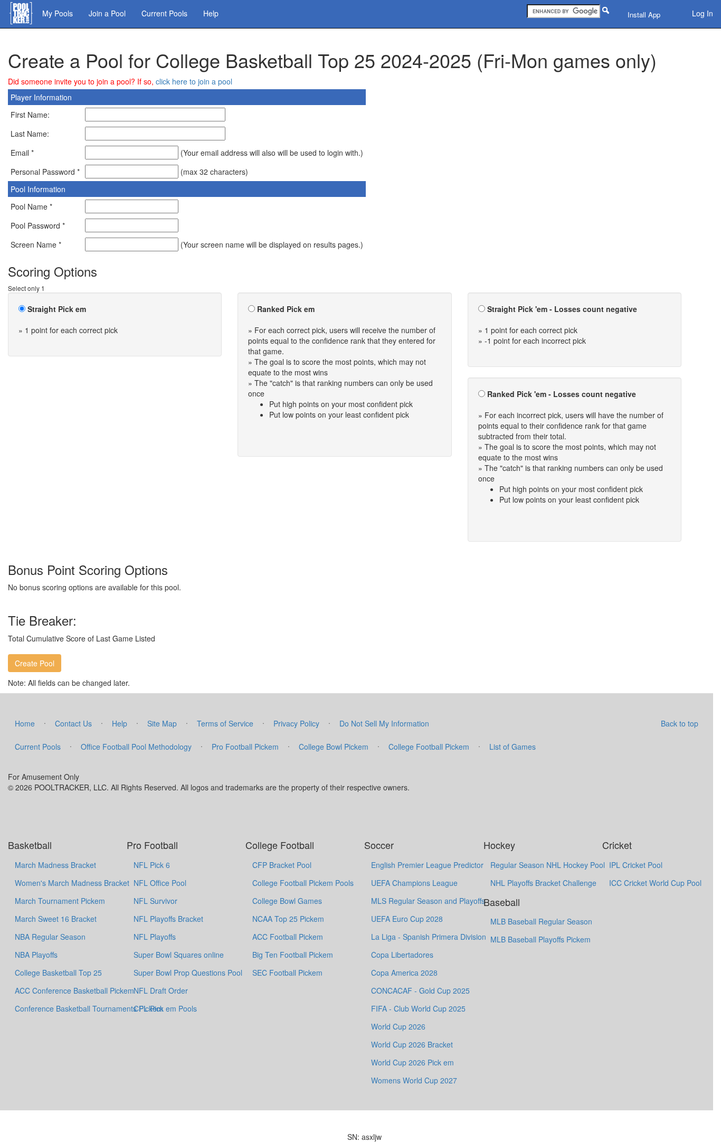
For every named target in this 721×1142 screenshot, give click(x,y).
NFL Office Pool (160, 882)
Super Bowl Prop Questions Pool (188, 972)
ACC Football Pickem (287, 936)
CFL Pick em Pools (165, 1008)
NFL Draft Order (161, 990)
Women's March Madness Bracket (72, 882)
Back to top (679, 723)
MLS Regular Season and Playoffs (428, 900)
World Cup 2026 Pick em (412, 1062)
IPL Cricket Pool (635, 865)
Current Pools (164, 13)
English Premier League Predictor (427, 865)
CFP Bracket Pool (281, 865)
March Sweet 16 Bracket (56, 918)
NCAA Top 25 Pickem (288, 918)
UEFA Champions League (414, 882)
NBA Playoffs (36, 954)
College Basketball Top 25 (58, 972)
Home (25, 723)
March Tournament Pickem (60, 900)
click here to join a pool (194, 81)
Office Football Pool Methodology (136, 746)
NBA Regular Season (50, 936)
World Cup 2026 (398, 1026)
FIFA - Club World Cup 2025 (418, 1008)
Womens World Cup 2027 (414, 1080)
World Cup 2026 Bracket (412, 1044)
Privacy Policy (296, 723)
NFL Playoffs (155, 936)
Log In (702, 13)
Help (211, 13)
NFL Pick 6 (152, 865)
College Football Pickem (428, 746)
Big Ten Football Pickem (292, 954)
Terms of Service (225, 723)
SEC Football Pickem (287, 972)
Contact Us (73, 723)
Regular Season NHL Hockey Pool (547, 865)
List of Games (512, 746)
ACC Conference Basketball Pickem (74, 990)
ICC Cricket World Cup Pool (655, 882)
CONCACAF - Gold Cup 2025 (420, 990)
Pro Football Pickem (245, 746)
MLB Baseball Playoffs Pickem (540, 939)
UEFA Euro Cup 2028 (407, 918)
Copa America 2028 (404, 972)
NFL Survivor (155, 900)
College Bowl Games (287, 900)
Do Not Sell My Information (384, 723)
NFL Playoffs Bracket (168, 918)
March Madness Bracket (55, 865)
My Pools (57, 13)
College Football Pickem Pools (303, 882)
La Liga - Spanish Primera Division (428, 936)
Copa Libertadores (402, 954)
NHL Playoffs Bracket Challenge (543, 882)
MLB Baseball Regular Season (541, 921)
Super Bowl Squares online (179, 954)
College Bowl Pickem (333, 746)
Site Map (162, 723)
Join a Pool (107, 13)
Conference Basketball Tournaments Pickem (89, 1008)
